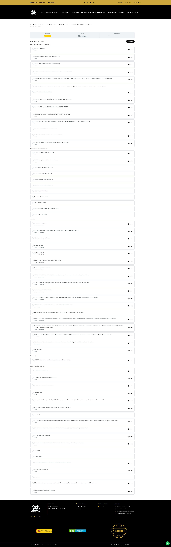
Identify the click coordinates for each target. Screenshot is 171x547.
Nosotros (120, 2)
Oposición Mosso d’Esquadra (116, 12)
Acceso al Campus (132, 12)
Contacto (128, 2)
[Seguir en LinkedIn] (93, 2)
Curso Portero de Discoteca (69, 12)
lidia (33, 26)
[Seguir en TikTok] (87, 2)
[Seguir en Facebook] (90, 2)
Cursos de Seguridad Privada (48, 12)
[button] (168, 543)
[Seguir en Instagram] (84, 2)
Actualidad (136, 2)
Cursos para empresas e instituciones (93, 12)
